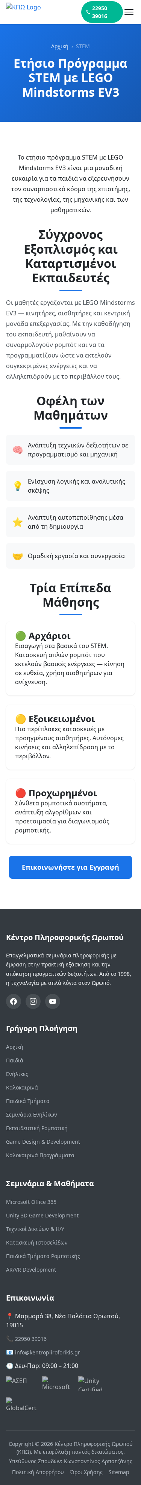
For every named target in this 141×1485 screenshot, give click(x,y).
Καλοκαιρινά (22, 1087)
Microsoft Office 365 (31, 1201)
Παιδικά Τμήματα (28, 1101)
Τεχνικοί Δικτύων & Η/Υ (35, 1228)
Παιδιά (14, 1060)
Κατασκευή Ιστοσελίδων (37, 1242)
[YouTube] (52, 1001)
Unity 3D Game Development (42, 1215)
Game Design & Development (43, 1141)
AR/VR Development (31, 1269)
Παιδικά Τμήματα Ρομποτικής (43, 1256)
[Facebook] (13, 1001)
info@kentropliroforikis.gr (47, 1352)
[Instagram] (33, 1001)
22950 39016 (99, 12)
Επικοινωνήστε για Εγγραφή (70, 867)
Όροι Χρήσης (86, 1472)
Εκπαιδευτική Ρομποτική (37, 1128)
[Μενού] (129, 12)
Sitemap (119, 1472)
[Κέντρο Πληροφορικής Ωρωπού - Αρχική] (43, 12)
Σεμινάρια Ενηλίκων (31, 1114)
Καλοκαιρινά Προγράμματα (40, 1155)
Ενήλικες (17, 1073)
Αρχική (59, 46)
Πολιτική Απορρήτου (38, 1472)
